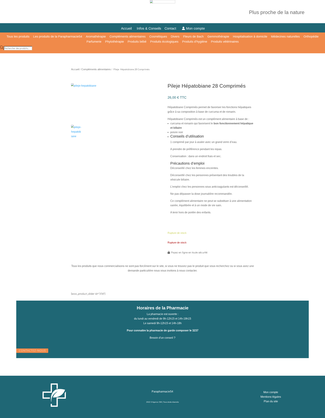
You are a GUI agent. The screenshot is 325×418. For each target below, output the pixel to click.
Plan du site (271, 401)
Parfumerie (93, 41)
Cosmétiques (158, 36)
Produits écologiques (164, 41)
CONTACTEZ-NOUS (32, 350)
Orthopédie (311, 36)
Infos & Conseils (149, 28)
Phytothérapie (114, 41)
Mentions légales (271, 396)
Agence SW (157, 402)
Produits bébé (137, 41)
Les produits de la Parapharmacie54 (57, 36)
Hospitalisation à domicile (250, 36)
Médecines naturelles (285, 36)
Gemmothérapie (218, 36)
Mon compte (195, 28)
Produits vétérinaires (225, 41)
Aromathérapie (96, 36)
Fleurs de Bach (193, 36)
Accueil (126, 28)
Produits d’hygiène (194, 41)
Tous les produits (18, 36)
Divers (175, 36)
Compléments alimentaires (128, 36)
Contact (172, 28)
